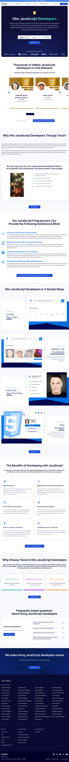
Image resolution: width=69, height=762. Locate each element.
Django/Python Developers (24, 701)
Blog (2, 740)
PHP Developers (39, 701)
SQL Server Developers (40, 714)
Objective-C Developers (58, 698)
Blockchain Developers (23, 693)
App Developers (5, 719)
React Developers (39, 687)
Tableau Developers (6, 716)
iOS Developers (22, 687)
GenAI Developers (5, 708)
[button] (9, 93)
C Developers (4, 698)
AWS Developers (39, 690)
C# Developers (5, 695)
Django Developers (6, 701)
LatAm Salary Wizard (6, 745)
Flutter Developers (5, 706)
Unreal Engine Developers (41, 706)
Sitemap (47, 759)
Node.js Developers (23, 698)
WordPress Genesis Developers (42, 716)
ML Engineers (21, 708)
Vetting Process (5, 737)
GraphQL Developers (40, 711)
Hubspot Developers (23, 716)
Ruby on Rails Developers (58, 693)
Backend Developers (57, 708)
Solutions (20, 732)
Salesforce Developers (40, 695)
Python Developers (23, 703)
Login (55, 4)
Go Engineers (4, 703)
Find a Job (37, 732)
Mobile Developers (22, 719)
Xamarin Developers (23, 706)
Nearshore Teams (22, 740)
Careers (3, 742)
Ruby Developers (5, 693)
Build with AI (19, 3)
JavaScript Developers (57, 690)
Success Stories (44, 3)
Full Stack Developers (40, 708)
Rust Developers (56, 703)
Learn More (42, 0)
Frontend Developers (6, 711)
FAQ (2, 734)
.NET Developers (22, 695)
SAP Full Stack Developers (58, 716)
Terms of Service (55, 759)
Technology (4, 732)
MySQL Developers (5, 714)
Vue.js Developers (39, 703)
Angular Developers (57, 687)
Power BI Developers (57, 714)
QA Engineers (38, 719)
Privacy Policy (64, 759)
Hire (11, 3)
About (35, 3)
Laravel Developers (39, 693)
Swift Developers (39, 698)
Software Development (24, 737)
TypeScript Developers (57, 701)
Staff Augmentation (23, 734)
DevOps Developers (23, 711)
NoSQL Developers (22, 714)
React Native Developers (24, 690)
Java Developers (5, 690)
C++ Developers (56, 695)
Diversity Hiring (22, 742)
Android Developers (6, 687)
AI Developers (55, 706)
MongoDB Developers (57, 711)
